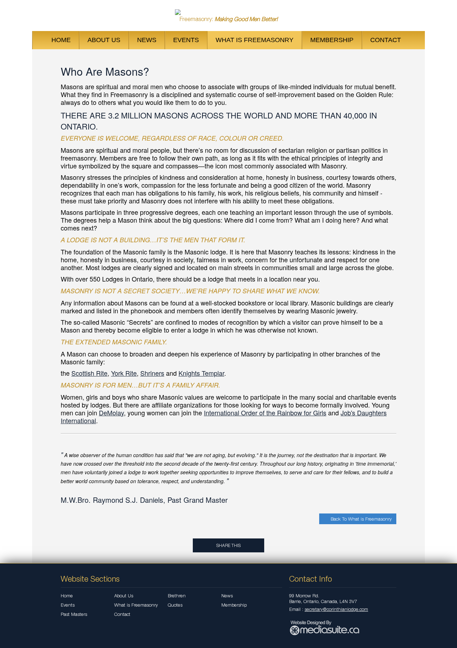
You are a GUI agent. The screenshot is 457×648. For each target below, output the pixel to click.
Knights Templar (201, 373)
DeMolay (111, 412)
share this (228, 545)
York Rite (124, 373)
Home (61, 40)
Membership (331, 40)
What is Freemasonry (254, 40)
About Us (103, 40)
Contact (385, 40)
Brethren (177, 595)
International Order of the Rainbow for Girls (265, 412)
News (146, 40)
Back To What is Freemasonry (360, 519)
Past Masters (74, 614)
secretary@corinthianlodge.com (336, 609)
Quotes (175, 605)
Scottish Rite (89, 373)
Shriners (152, 373)
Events (186, 40)
